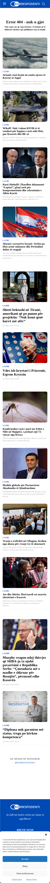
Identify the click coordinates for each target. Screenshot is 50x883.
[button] (46, 834)
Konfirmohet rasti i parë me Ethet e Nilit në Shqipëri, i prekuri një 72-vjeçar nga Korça (23, 431)
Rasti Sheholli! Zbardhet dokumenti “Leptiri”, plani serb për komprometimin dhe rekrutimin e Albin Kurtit (23, 189)
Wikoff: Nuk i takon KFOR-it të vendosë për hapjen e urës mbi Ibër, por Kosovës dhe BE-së (23, 131)
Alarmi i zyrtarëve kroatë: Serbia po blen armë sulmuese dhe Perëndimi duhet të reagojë (24, 246)
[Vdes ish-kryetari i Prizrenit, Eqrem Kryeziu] (25, 347)
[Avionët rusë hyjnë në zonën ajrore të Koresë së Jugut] (25, 53)
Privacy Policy (31, 879)
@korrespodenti (25, 762)
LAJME (6, 71)
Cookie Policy (17, 879)
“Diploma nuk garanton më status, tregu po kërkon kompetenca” (23, 733)
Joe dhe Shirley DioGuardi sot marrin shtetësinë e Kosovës (24, 596)
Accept (25, 859)
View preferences (25, 873)
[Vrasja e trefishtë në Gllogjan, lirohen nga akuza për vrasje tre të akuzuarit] (25, 519)
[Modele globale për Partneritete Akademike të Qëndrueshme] (25, 463)
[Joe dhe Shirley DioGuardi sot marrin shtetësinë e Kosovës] (25, 572)
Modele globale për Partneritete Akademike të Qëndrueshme (21, 486)
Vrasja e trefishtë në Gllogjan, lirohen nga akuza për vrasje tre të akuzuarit (24, 542)
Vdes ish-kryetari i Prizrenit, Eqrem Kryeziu (24, 372)
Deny (25, 866)
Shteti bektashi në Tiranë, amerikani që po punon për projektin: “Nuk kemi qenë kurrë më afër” (23, 315)
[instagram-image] (8, 774)
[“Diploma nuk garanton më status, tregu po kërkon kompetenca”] (25, 706)
